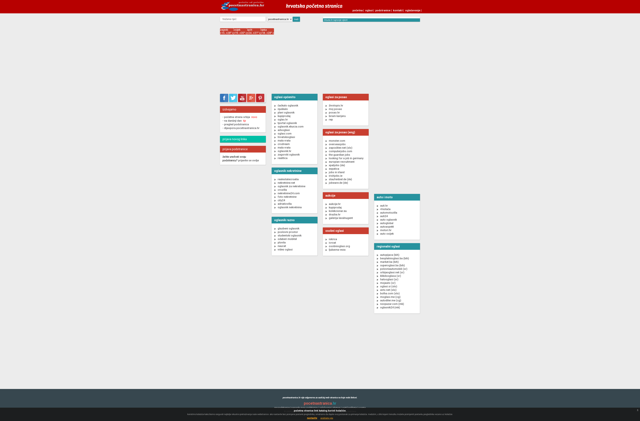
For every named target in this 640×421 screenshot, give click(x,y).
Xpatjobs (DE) (337, 165)
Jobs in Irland (336, 172)
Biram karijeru (337, 116)
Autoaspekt (387, 226)
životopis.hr (336, 105)
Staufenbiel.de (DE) (340, 179)
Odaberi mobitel (287, 239)
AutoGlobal (386, 223)
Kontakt (398, 10)
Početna (357, 10)
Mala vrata (284, 140)
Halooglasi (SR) (389, 279)
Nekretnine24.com (289, 193)
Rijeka (263, 29)
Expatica (334, 168)
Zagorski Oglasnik (289, 154)
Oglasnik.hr (284, 151)
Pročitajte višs (326, 418)
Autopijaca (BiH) (389, 254)
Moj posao (335, 109)
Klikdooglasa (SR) (390, 275)
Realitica (283, 158)
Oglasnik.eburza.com (291, 126)
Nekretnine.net (286, 182)
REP (331, 119)
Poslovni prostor (288, 232)
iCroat (332, 242)
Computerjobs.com (340, 151)
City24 (281, 200)
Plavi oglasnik (286, 112)
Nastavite (312, 418)
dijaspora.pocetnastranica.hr (242, 128)
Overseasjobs (337, 144)
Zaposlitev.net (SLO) (340, 147)
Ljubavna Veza (337, 249)
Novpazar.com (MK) (392, 304)
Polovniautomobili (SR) (393, 268)
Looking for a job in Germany (346, 158)
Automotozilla (388, 212)
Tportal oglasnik (287, 123)
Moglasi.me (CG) (390, 297)
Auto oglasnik (388, 219)
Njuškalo (283, 109)
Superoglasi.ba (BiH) (392, 265)
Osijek (237, 29)
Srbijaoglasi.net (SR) (392, 272)
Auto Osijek (387, 233)
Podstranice (382, 10)
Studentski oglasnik (290, 235)
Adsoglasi (284, 130)
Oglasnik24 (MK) (390, 307)
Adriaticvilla (285, 203)
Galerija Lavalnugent (341, 218)
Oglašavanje (412, 10)
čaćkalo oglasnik (288, 105)
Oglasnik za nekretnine (291, 186)
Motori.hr (386, 230)
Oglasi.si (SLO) (388, 286)
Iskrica (333, 239)
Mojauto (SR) (388, 283)
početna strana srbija (240, 117)
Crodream (284, 144)
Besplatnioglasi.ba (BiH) (394, 258)
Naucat (282, 246)
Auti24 (384, 216)
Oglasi (369, 10)
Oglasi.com (285, 133)
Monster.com (337, 140)
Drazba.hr (334, 214)
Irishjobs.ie (335, 175)
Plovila (282, 242)
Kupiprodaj (284, 116)
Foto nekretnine (287, 196)
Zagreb (224, 29)
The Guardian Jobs (339, 154)
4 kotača (385, 209)
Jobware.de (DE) (338, 182)
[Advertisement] (320, 64)
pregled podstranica (236, 124)
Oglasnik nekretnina (290, 207)
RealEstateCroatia (288, 179)
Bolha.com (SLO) (390, 293)
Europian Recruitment (341, 161)
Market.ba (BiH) (389, 261)
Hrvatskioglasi (286, 137)
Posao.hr (334, 112)
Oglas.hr (283, 119)
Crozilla (282, 189)
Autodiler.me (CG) (390, 300)
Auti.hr (384, 205)
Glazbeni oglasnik (288, 228)
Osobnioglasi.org (339, 246)
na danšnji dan (235, 120)
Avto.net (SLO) (388, 290)
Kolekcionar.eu (338, 211)
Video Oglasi (285, 249)
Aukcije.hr (335, 204)
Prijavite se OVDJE (248, 160)
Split (249, 29)
